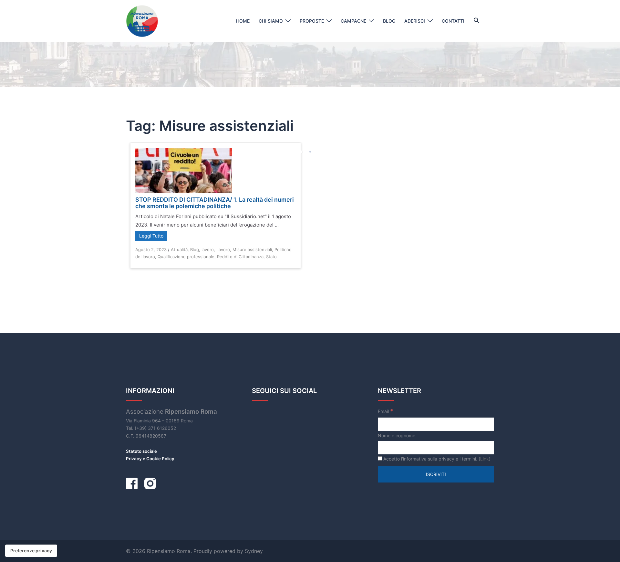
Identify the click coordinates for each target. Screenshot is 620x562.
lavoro (208, 249)
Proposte (312, 21)
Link (484, 458)
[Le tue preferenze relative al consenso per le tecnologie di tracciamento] (31, 551)
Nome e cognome (396, 435)
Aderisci (414, 21)
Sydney (254, 551)
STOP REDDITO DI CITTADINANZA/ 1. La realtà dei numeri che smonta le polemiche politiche (214, 202)
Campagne (353, 21)
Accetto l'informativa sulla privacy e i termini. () (436, 458)
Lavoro (223, 249)
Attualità (179, 249)
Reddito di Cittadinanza (240, 256)
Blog (389, 21)
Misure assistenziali (252, 249)
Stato (271, 256)
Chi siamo (271, 21)
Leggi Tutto (151, 236)
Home (243, 21)
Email (385, 411)
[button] (476, 20)
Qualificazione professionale (186, 256)
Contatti (453, 21)
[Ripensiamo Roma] (142, 20)
